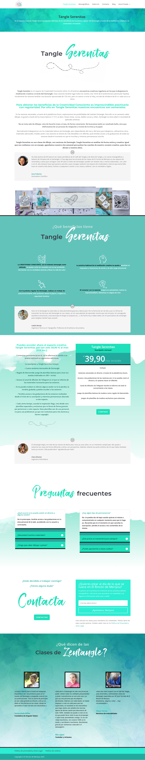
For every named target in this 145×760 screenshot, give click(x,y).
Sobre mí (95, 4)
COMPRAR (103, 412)
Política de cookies (53, 751)
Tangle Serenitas (69, 4)
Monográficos (84, 4)
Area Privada (123, 4)
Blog (114, 4)
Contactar (42, 617)
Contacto (105, 4)
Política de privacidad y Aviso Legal (28, 751)
